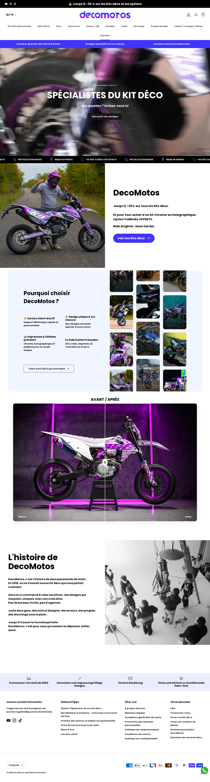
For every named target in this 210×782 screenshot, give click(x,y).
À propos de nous (135, 708)
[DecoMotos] (105, 14)
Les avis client (69, 734)
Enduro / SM (92, 26)
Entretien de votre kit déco (186, 737)
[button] (11, 15)
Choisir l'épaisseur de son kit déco (81, 708)
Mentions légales (135, 712)
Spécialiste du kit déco (35, 772)
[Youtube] (6, 4)
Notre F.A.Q (67, 729)
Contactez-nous (180, 712)
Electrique (139, 26)
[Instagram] (10, 4)
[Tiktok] (15, 4)
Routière (110, 26)
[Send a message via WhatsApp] (204, 770)
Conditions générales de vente (143, 717)
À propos (105, 35)
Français (14, 765)
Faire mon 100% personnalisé (47, 368)
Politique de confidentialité (141, 738)
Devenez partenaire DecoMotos (182, 731)
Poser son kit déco (181, 717)
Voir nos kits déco (131, 238)
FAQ (172, 708)
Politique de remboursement (142, 729)
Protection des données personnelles (139, 723)
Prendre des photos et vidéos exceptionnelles (88, 720)
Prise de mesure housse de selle (80, 725)
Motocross (74, 26)
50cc (59, 26)
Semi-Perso (43, 26)
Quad (124, 26)
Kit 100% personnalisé (19, 26)
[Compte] (188, 15)
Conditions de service (138, 734)
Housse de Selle (159, 26)
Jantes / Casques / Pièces (188, 26)
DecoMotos (18, 772)
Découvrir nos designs (105, 116)
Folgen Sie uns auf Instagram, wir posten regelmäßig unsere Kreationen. (30, 710)
